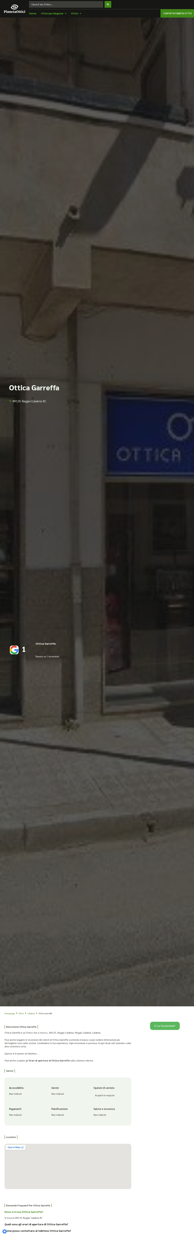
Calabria (31, 1013)
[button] (66, 1213)
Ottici (21, 1013)
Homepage (10, 1013)
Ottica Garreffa (46, 643)
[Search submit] (108, 4)
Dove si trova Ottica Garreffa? (24, 1211)
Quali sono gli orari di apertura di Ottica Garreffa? (36, 1224)
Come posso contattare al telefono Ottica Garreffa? (38, 1230)
